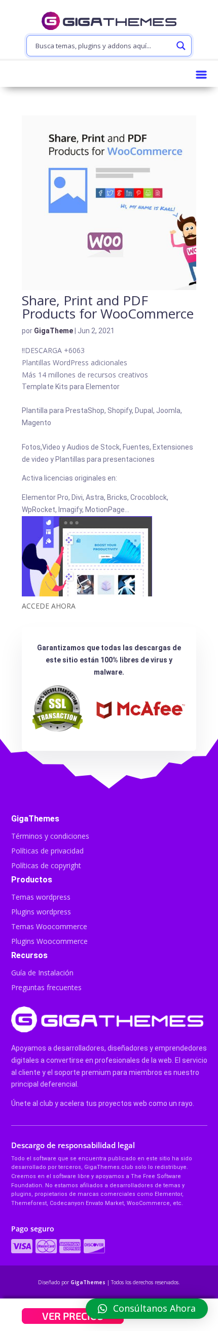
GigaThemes (87, 1282)
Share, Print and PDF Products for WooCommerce (108, 307)
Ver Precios (72, 1316)
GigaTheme (53, 331)
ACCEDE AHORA (49, 606)
